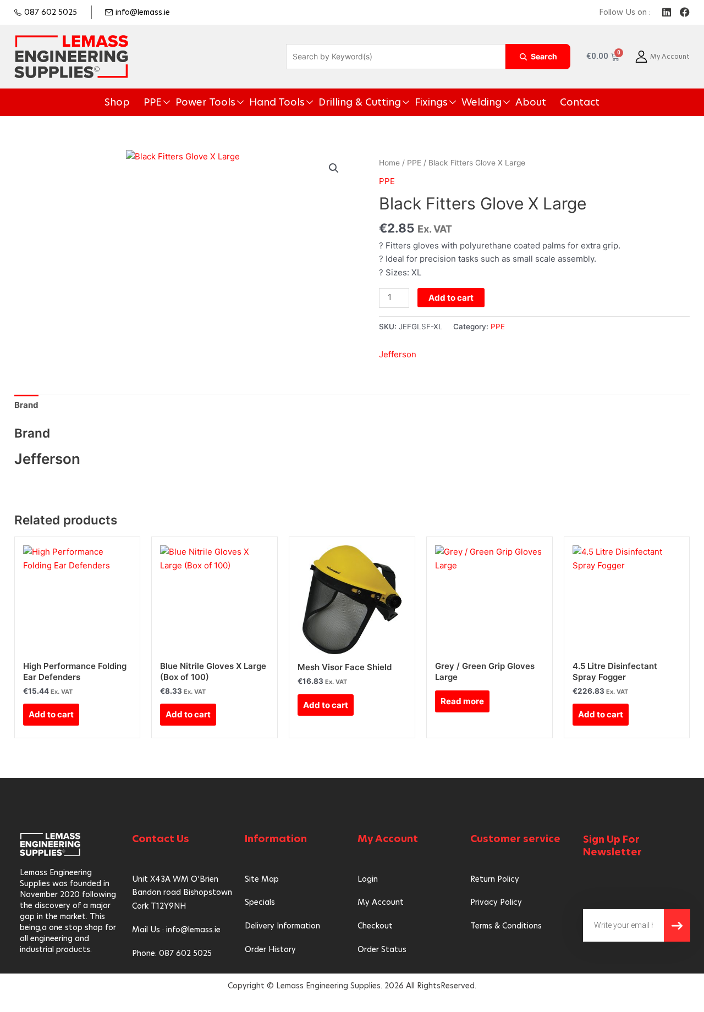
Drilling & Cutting (358, 102)
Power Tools (234, 102)
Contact (538, 102)
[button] (334, 168)
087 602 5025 (50, 12)
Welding (457, 102)
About (497, 102)
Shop (159, 102)
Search (544, 56)
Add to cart (451, 297)
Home (389, 162)
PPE (190, 102)
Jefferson (397, 354)
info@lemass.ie (143, 12)
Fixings (416, 102)
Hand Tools (292, 102)
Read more (462, 701)
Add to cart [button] (51, 714)
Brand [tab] (26, 405)
